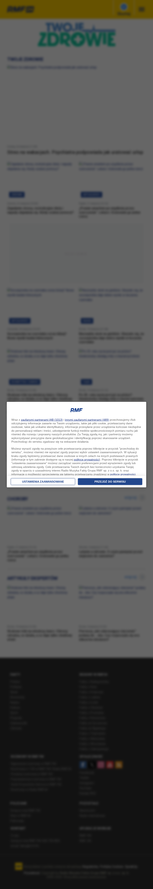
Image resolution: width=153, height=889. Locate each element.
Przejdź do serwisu (110, 481)
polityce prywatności (86, 459)
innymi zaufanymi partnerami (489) (87, 419)
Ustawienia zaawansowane (43, 481)
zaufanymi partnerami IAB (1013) (42, 419)
